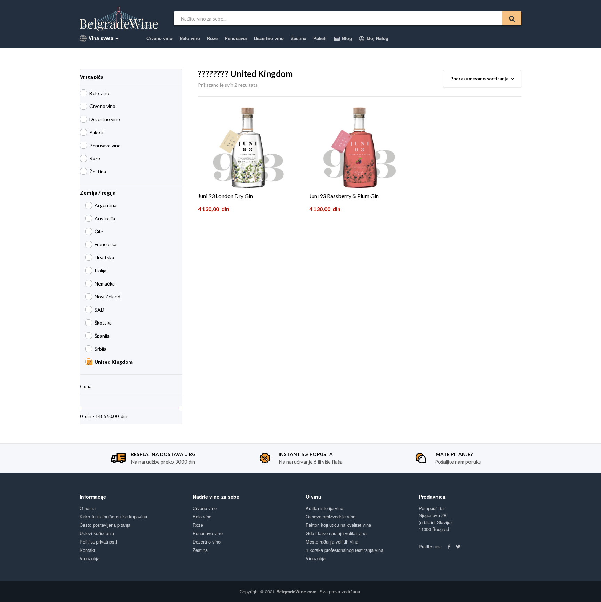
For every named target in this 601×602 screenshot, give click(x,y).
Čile (99, 231)
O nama (88, 508)
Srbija (100, 349)
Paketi (320, 38)
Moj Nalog (376, 38)
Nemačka (105, 284)
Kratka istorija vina (324, 508)
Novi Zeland (107, 296)
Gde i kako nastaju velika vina (336, 533)
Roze (212, 38)
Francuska (106, 244)
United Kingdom (114, 362)
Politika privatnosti (98, 541)
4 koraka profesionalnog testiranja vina (344, 550)
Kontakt (87, 550)
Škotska (103, 323)
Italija (100, 270)
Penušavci (236, 38)
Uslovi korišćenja (97, 533)
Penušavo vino (105, 145)
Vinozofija (89, 558)
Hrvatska (104, 257)
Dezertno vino (269, 38)
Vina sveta (100, 37)
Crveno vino (159, 38)
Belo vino (189, 38)
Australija (105, 218)
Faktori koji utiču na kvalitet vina (338, 525)
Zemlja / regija (98, 192)
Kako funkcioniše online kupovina (113, 516)
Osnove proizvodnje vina (330, 516)
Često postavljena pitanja (105, 525)
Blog (346, 38)
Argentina (106, 205)
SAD (99, 310)
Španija (102, 336)
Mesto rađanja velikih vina (332, 541)
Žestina (298, 38)
